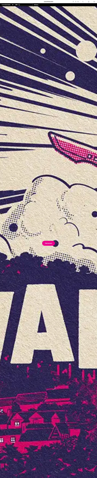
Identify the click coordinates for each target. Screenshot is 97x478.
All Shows (36, 4)
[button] (94, 1)
